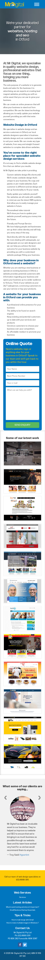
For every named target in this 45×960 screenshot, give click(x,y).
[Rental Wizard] (22, 728)
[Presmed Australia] (22, 618)
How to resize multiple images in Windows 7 (22, 923)
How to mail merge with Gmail (23, 920)
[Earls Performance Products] (22, 756)
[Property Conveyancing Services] (22, 536)
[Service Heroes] (22, 646)
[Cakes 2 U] (22, 673)
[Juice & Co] (22, 508)
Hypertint (24, 854)
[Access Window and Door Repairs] (22, 701)
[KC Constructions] (22, 453)
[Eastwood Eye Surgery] (22, 591)
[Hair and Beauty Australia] (22, 481)
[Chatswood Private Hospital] (22, 563)
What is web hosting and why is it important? (22, 907)
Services (22, 897)
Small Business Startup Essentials (22, 910)
